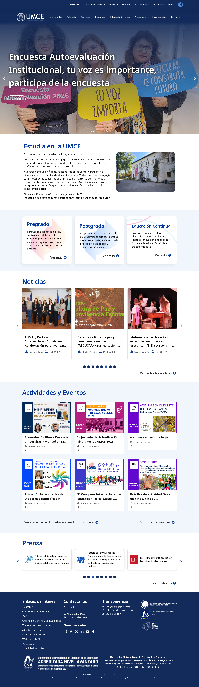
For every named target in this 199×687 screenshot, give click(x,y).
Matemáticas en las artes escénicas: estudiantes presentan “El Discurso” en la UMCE (99, 341)
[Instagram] (65, 631)
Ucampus (27, 606)
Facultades (75, 4)
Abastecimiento (31, 630)
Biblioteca (144, 4)
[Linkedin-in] (82, 631)
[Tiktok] (93, 631)
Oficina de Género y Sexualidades (41, 620)
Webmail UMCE (31, 639)
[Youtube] (87, 631)
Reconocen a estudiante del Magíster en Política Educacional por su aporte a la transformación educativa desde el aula (151, 341)
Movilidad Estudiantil (34, 648)
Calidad (161, 4)
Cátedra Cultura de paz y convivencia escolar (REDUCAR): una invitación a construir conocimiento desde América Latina (46, 341)
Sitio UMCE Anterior (34, 634)
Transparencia (127, 4)
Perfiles (111, 4)
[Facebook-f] (71, 631)
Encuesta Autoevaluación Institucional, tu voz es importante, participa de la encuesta (82, 69)
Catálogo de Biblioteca (35, 611)
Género (171, 4)
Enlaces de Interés (94, 4)
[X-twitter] (76, 631)
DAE (153, 4)
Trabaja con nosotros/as (36, 625)
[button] (99, 78)
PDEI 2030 (28, 643)
